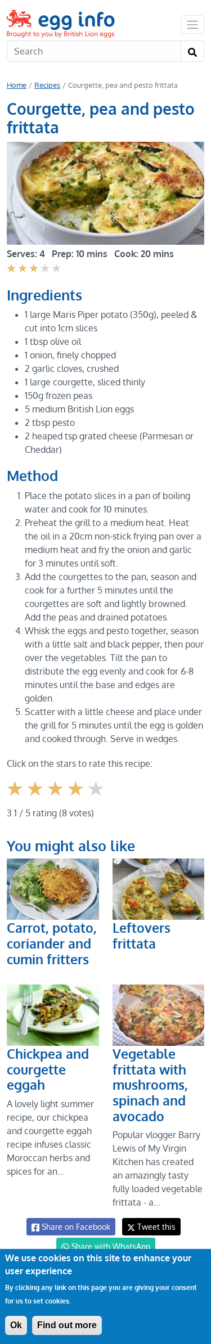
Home (16, 84)
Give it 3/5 (56, 796)
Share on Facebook (74, 1226)
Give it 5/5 (97, 796)
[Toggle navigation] (192, 24)
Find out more (67, 1325)
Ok (16, 1325)
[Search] (192, 51)
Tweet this (155, 1226)
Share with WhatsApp (109, 1246)
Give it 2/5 (36, 796)
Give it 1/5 (16, 796)
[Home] (61, 23)
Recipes (47, 84)
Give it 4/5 (77, 796)
